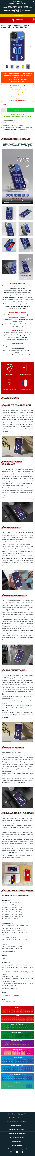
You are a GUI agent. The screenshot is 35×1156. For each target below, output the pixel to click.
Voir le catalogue (2, 20)
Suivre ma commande (17, 1137)
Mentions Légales (16, 1125)
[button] (2, 15)
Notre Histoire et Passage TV (17, 1114)
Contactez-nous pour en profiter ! (18, 100)
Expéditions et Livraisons (16, 1129)
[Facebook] (22, 1152)
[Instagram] (11, 1152)
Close (33, 2)
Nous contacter (16, 1141)
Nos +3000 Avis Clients (16, 1118)
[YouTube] (17, 1152)
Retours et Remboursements (17, 1133)
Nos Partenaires (17, 1145)
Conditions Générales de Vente (16, 1122)
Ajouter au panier (20, 110)
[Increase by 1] (5, 108)
